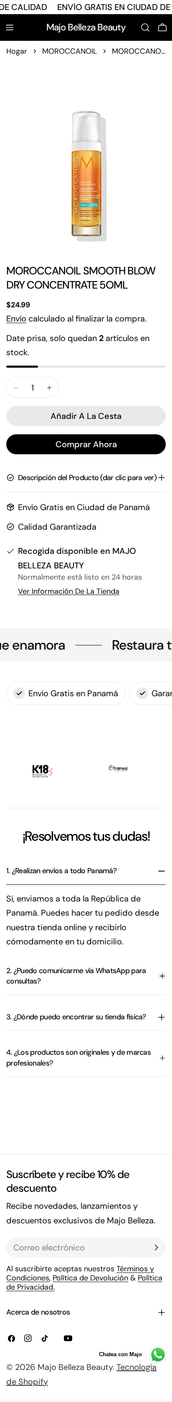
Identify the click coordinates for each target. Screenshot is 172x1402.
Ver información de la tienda (68, 591)
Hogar (16, 51)
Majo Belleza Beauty (86, 27)
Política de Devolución (90, 1278)
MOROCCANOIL (69, 51)
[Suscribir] (156, 1247)
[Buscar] (145, 27)
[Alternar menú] (9, 27)
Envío (16, 318)
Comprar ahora (86, 444)
